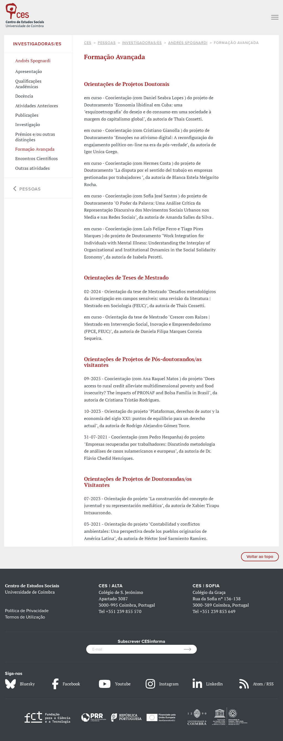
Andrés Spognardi (188, 43)
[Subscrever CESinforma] (190, 649)
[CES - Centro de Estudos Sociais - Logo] (25, 14)
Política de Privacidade (27, 611)
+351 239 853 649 (217, 611)
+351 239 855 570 (124, 611)
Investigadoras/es (142, 43)
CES (87, 43)
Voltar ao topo (260, 556)
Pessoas (107, 43)
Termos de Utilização (25, 617)
